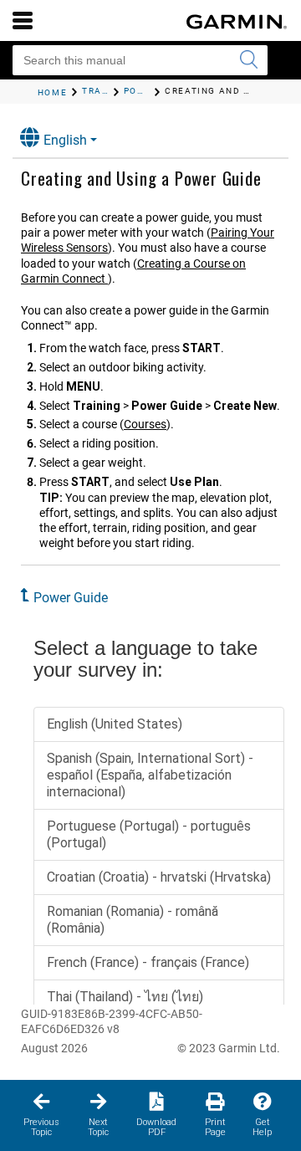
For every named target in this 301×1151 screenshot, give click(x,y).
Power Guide (70, 598)
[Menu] (23, 20)
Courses (145, 424)
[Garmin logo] (236, 22)
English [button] (65, 140)
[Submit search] (248, 60)
